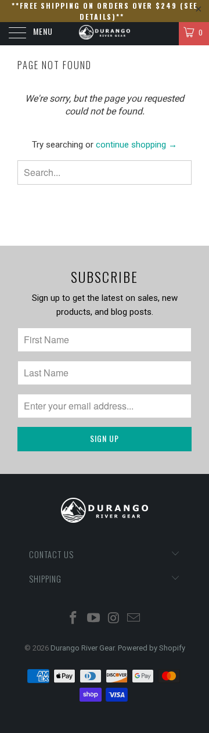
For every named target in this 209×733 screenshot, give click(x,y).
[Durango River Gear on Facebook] (73, 619)
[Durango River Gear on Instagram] (114, 619)
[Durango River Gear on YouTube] (94, 619)
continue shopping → (136, 144)
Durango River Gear (82, 648)
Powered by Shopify (151, 648)
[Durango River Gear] (104, 33)
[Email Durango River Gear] (134, 619)
